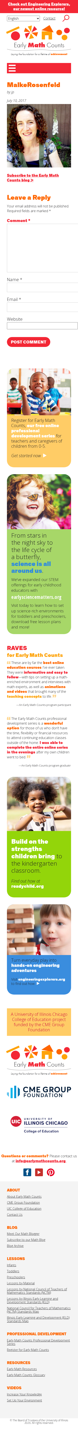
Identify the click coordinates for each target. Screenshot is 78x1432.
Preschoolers (16, 1277)
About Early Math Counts (24, 1196)
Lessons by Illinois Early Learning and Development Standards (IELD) (32, 1300)
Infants (11, 1265)
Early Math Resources (22, 1369)
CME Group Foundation (23, 1202)
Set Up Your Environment (24, 1400)
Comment (18, 221)
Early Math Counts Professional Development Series (38, 1342)
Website (15, 319)
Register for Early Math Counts (28, 1350)
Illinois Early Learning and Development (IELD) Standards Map (38, 1319)
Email (14, 299)
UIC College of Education (24, 1209)
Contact (49, 18)
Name (14, 279)
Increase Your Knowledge (24, 1394)
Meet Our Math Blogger (23, 1234)
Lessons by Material (21, 1283)
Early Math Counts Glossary (26, 1375)
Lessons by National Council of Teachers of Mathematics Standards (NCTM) (37, 1291)
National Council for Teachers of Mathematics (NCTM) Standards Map (39, 1310)
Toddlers (13, 1271)
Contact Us (15, 1215)
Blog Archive (15, 1246)
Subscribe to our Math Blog (26, 1240)
